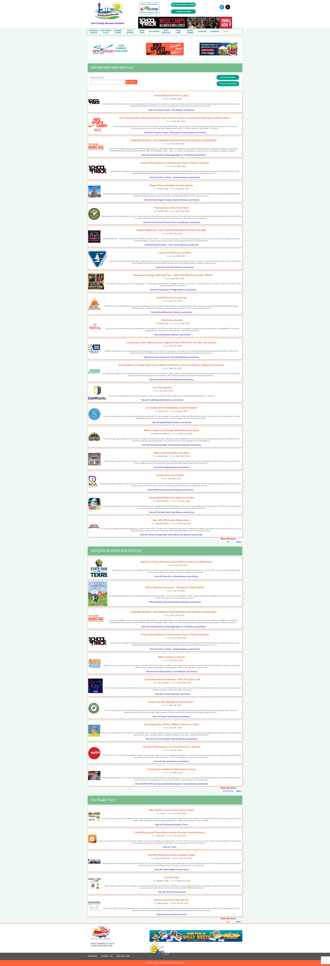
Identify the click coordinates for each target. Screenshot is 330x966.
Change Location (183, 11)
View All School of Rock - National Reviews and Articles (175, 177)
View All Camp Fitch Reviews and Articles (175, 267)
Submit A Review (227, 77)
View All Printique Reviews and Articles (171, 467)
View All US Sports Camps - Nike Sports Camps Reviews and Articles (175, 133)
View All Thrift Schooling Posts (172, 892)
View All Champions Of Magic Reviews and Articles (173, 290)
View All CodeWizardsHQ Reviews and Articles (162, 400)
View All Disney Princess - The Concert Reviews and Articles (171, 245)
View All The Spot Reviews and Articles (171, 761)
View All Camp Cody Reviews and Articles (171, 716)
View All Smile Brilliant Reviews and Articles (171, 422)
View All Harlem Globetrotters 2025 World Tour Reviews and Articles (171, 535)
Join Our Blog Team (228, 84)
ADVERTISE (92, 956)
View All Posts (169, 847)
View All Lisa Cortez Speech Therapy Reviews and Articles (171, 739)
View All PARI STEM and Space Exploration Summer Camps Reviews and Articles (171, 784)
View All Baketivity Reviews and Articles (172, 335)
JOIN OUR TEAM (123, 956)
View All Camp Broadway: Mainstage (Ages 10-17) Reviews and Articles (173, 155)
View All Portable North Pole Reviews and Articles (171, 512)
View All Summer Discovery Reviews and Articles (171, 380)
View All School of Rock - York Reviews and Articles (171, 110)
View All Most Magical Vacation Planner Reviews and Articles (171, 200)
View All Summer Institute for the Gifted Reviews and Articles (171, 357)
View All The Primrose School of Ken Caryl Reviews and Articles (171, 222)
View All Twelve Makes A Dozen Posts (172, 870)
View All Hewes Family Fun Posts (171, 914)
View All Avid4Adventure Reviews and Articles (171, 312)
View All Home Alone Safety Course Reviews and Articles (171, 672)
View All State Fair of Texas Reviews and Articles (176, 576)
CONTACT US (106, 956)
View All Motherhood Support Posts (171, 825)
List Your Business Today (183, 5)
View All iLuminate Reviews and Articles (173, 694)
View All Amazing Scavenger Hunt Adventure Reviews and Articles (171, 445)
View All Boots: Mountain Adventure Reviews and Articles (175, 602)
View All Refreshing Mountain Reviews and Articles (170, 490)
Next (238, 542)
